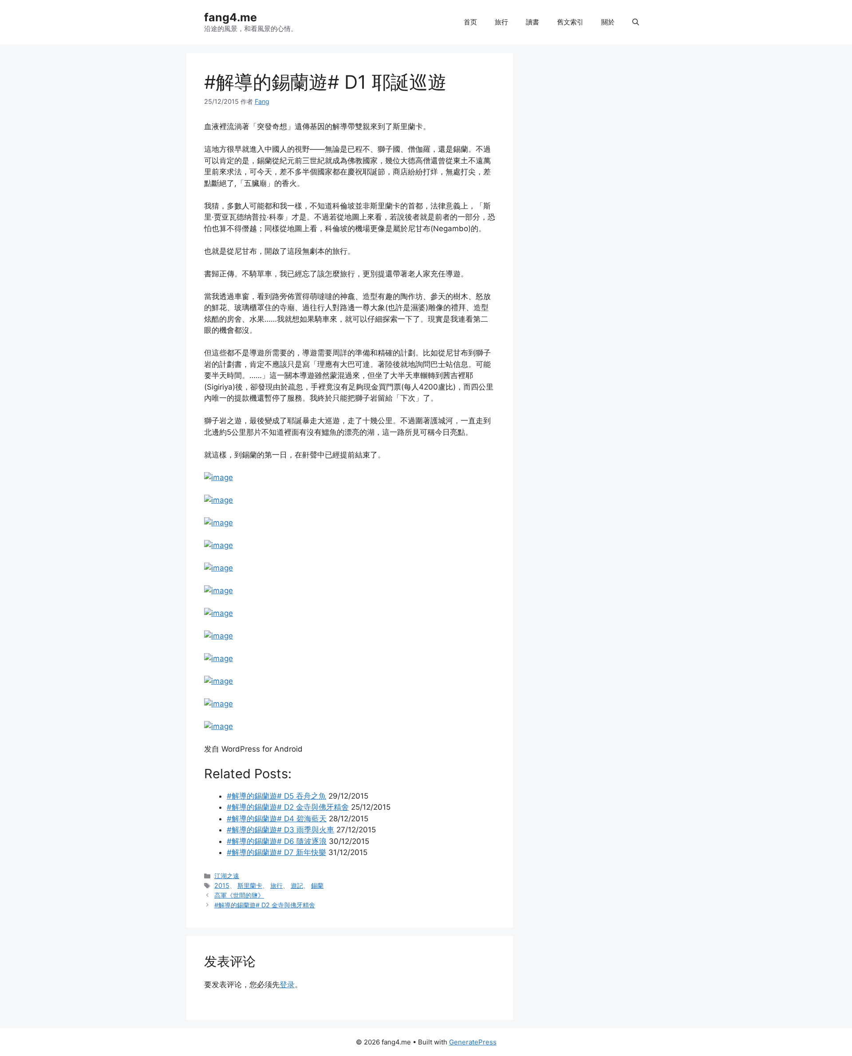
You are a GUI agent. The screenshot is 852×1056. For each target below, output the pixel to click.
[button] (635, 22)
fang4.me (230, 17)
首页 (470, 22)
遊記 (297, 885)
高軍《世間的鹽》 (239, 895)
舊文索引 (570, 22)
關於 (608, 22)
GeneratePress (473, 1042)
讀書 (532, 22)
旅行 (501, 22)
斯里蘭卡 (249, 885)
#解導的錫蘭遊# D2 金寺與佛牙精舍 (264, 905)
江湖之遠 (226, 875)
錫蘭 (317, 885)
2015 (221, 885)
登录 (287, 984)
